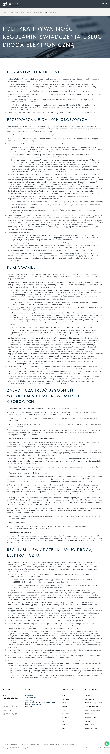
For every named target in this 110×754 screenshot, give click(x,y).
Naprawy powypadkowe (93, 703)
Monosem (65, 714)
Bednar (64, 728)
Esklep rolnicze (90, 725)
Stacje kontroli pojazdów (94, 706)
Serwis (87, 695)
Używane (88, 721)
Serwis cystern (90, 699)
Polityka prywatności (10, 744)
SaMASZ (65, 725)
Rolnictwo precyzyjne (92, 710)
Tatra (64, 710)
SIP (63, 721)
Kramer (65, 706)
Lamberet (65, 717)
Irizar (64, 703)
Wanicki (5, 12)
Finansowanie (90, 714)
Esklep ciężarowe (91, 728)
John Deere (66, 699)
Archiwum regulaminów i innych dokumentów (58, 744)
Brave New (103, 748)
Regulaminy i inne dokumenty (30, 744)
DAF (63, 695)
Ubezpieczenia (90, 717)
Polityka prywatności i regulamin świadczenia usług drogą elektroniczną (33, 12)
